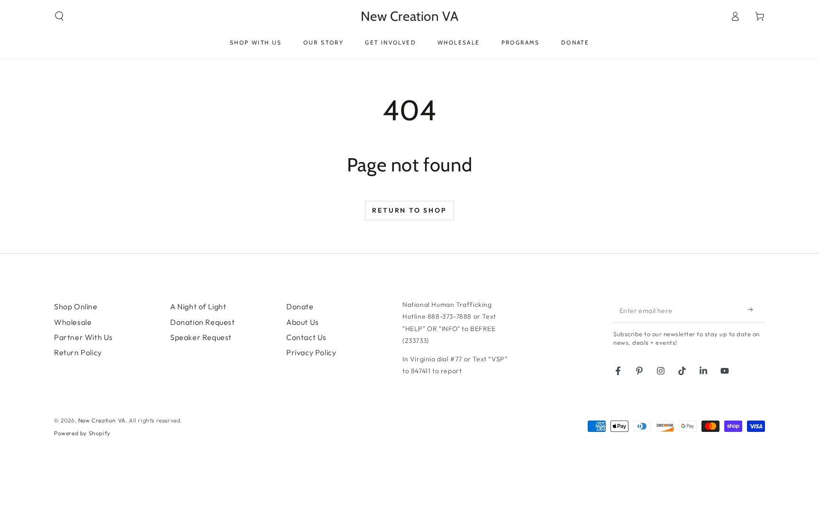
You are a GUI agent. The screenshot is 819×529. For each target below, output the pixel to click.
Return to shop (409, 210)
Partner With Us (83, 337)
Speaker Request (201, 337)
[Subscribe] (753, 309)
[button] (59, 16)
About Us (302, 322)
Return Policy (78, 352)
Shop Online (76, 306)
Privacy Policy (311, 352)
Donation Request (202, 322)
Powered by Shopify (82, 433)
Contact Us (306, 337)
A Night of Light (198, 306)
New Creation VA (102, 420)
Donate (300, 306)
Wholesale (72, 322)
